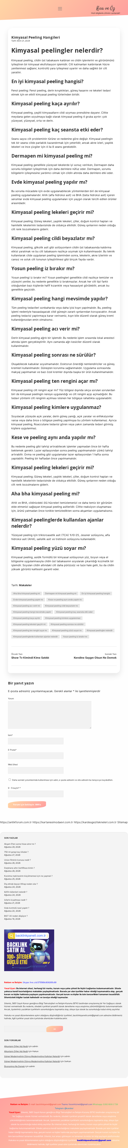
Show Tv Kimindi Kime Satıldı (30, 657)
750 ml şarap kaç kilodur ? (16, 852)
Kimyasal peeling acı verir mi (26, 605)
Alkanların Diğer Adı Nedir (16, 1046)
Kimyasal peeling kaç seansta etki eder (74, 612)
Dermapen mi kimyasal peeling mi (60, 593)
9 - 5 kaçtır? (14, 788)
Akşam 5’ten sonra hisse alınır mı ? (20, 844)
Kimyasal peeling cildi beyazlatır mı (61, 605)
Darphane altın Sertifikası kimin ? (19, 868)
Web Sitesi (13, 764)
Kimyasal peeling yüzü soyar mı (67, 630)
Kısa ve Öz (105, 8)
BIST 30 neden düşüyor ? (16, 916)
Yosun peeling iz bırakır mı (75, 636)
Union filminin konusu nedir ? (17, 860)
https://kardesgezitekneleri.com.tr (95, 822)
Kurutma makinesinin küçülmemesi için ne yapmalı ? (28, 876)
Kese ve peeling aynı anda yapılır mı (65, 599)
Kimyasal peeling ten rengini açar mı (30, 630)
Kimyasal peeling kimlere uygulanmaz (62, 618)
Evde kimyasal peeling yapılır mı (28, 599)
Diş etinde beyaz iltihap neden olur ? (21, 884)
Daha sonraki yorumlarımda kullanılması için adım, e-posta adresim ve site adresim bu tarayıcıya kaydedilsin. (62, 780)
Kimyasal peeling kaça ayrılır (26, 618)
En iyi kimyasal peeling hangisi (96, 593)
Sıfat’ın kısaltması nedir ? (15, 900)
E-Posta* (12, 750)
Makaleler (25, 585)
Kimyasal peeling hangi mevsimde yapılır (32, 612)
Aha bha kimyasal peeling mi (26, 593)
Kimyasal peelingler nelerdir (99, 630)
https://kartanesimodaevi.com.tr (52, 822)
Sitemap (122, 822)
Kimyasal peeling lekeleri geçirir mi (29, 624)
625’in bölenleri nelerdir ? (15, 892)
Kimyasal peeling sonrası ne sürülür (67, 624)
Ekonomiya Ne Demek (14, 1066)
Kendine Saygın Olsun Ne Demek (95, 657)
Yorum (11, 698)
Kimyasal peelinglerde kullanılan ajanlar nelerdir (35, 636)
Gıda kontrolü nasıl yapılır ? (16, 908)
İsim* (10, 735)
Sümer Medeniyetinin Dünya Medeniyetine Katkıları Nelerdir (32, 1056)
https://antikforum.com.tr (16, 822)
